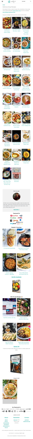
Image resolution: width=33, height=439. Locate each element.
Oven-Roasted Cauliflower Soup (9, 12)
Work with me (26, 421)
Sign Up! (15, 419)
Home (4, 4)
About (6, 419)
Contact (27, 419)
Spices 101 (16, 346)
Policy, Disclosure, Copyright (6, 423)
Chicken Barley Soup (17, 10)
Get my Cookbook (16, 277)
